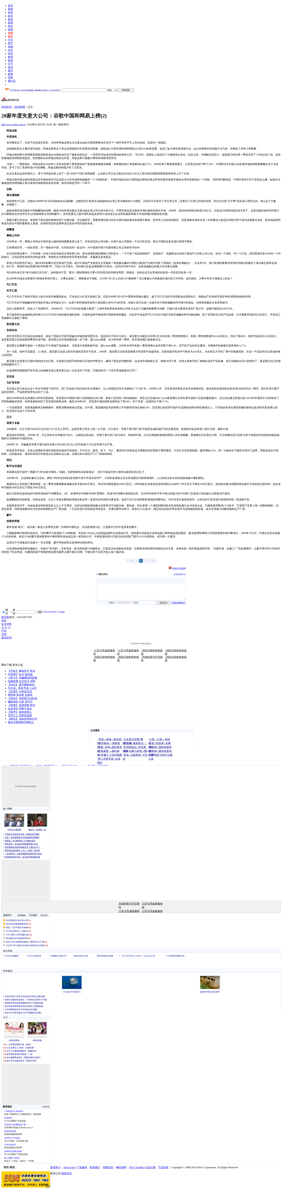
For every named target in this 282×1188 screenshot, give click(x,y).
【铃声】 (13, 712)
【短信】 (13, 684)
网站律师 (121, 1167)
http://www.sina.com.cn (13, 124)
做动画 (29, 674)
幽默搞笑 (13, 701)
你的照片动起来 (28, 698)
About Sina (69, 1167)
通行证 (12, 80)
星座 (10, 60)
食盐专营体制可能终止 (21, 722)
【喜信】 (13, 698)
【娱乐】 (13, 718)
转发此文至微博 (179, 568)
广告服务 (82, 1167)
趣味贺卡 (24, 671)
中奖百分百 (25, 691)
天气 (10, 63)
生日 (21, 674)
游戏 (10, 46)
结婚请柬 (13, 681)
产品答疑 (163, 1167)
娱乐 (10, 15)
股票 (10, 22)
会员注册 (150, 1167)
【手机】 (13, 671)
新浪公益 (17, 664)
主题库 (29, 694)
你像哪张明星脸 (28, 677)
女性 (10, 50)
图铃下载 (6, 664)
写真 (21, 701)
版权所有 (66, 1173)
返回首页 (6, 637)
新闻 (10, 9)
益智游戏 (24, 705)
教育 (10, 57)
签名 (32, 671)
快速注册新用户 (179, 603)
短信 (10, 67)
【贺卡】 (13, 677)
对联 (32, 681)
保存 (4, 620)
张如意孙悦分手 (28, 718)
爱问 (10, 70)
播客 (10, 36)
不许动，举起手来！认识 (22, 688)
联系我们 (95, 1167)
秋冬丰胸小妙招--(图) (136, 751)
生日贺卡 (24, 681)
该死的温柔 (25, 715)
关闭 (4, 634)
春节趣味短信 (27, 684)
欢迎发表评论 (180, 574)
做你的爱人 (25, 712)
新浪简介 (55, 1167)
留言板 (5, 617)
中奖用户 (13, 674)
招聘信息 (108, 1167)
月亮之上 (13, 715)
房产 (10, 43)
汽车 (10, 39)
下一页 (152, 561)
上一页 (130, 561)
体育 (10, 12)
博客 (10, 29)
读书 (10, 53)
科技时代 (6, 107)
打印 (4, 630)
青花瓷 (20, 694)
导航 (10, 77)
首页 (10, 5)
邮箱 (10, 74)
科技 (10, 26)
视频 (10, 33)
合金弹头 (13, 708)
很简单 (12, 694)
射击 (32, 705)
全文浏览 (6, 624)
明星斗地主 (25, 708)
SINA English (136, 1167)
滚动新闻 (20, 107)
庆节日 (29, 701)
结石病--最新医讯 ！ (135, 743)
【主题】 (13, 691)
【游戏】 (13, 705)
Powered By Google (54, 611)
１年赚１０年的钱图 (110, 755)
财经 (10, 19)
